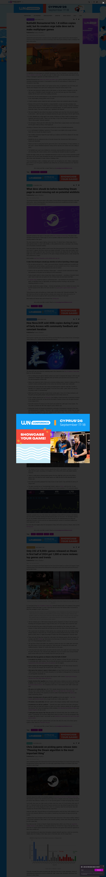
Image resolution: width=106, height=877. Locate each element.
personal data (84, 874)
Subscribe (99, 870)
